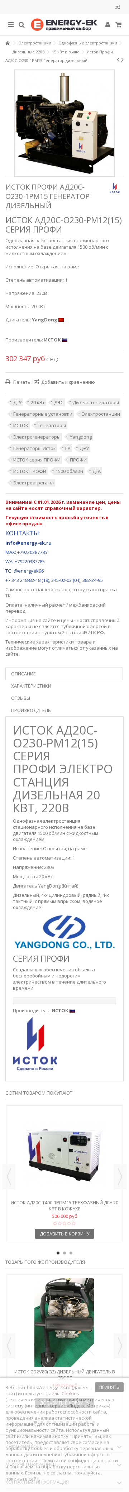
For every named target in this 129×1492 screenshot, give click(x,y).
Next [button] (120, 1176)
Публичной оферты (83, 1454)
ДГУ (17, 402)
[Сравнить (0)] (117, 8)
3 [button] (71, 1253)
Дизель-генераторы (96, 402)
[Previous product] (118, 59)
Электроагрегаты (33, 482)
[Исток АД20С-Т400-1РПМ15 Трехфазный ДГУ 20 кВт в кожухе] (64, 1153)
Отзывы (20, 698)
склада (62, 589)
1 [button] (58, 1253)
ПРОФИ (78, 459)
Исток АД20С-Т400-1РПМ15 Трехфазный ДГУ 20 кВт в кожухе (64, 1205)
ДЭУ (84, 448)
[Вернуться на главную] (7, 43)
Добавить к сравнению (68, 382)
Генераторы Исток (34, 448)
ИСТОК (20, 425)
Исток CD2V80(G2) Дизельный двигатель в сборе (64, 1374)
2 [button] (64, 1253)
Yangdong (81, 437)
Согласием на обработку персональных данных (53, 1469)
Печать (21, 382)
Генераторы (52, 425)
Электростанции (101, 414)
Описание (23, 673)
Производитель (31, 710)
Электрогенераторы (37, 437)
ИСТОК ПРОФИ (29, 471)
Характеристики (31, 686)
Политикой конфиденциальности (80, 1460)
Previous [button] (9, 1176)
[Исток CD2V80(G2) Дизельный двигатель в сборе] (64, 1322)
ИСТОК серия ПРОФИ (37, 459)
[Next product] (122, 59)
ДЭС (58, 402)
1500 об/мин (69, 471)
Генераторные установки (42, 414)
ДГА (96, 471)
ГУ (67, 448)
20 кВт (38, 402)
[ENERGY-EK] (64, 25)
